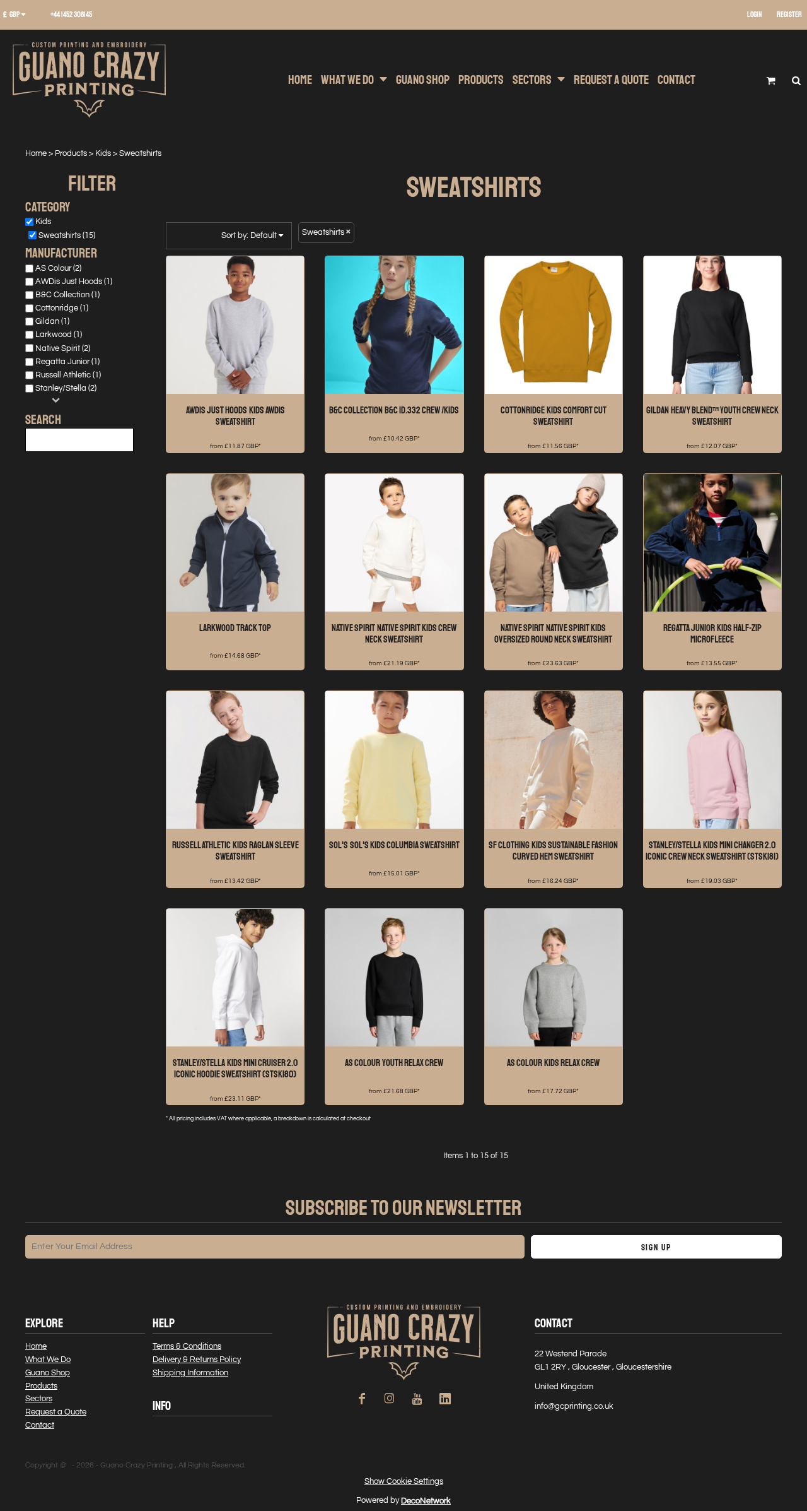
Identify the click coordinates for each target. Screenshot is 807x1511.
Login (754, 15)
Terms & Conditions (187, 1346)
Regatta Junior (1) (67, 361)
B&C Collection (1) (67, 294)
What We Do (48, 1359)
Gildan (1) (52, 321)
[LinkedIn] (445, 1398)
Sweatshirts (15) (66, 235)
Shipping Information (190, 1372)
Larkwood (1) (58, 334)
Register (789, 15)
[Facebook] (361, 1398)
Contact (39, 1425)
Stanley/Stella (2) (65, 388)
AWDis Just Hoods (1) (73, 281)
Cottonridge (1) (61, 308)
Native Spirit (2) (62, 348)
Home (36, 153)
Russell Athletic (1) (68, 374)
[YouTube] (417, 1398)
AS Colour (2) (58, 268)
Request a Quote (55, 1411)
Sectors (38, 1398)
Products (71, 153)
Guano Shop (47, 1372)
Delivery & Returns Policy (197, 1359)
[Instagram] (389, 1398)
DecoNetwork (426, 1500)
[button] (19, 15)
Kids (103, 153)
